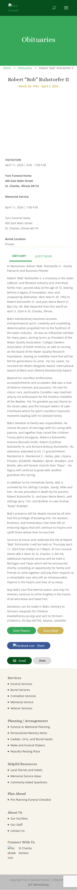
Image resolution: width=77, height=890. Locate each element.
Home (7, 68)
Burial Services (20, 690)
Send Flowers (21, 631)
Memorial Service (21, 702)
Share (40, 646)
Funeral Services (21, 684)
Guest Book (50, 631)
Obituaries (25, 68)
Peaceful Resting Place (25, 751)
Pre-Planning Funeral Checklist (30, 800)
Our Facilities (19, 818)
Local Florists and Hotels (26, 770)
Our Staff (16, 824)
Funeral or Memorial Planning (30, 727)
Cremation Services (23, 696)
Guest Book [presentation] (43, 256)
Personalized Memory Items (28, 733)
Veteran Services (21, 708)
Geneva (23, 853)
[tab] (20, 256)
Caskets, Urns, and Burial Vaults (31, 739)
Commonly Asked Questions (28, 782)
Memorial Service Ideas (25, 776)
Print (42, 661)
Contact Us (17, 831)
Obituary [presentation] (19, 256)
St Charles (25, 848)
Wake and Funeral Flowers (27, 745)
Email (22, 661)
